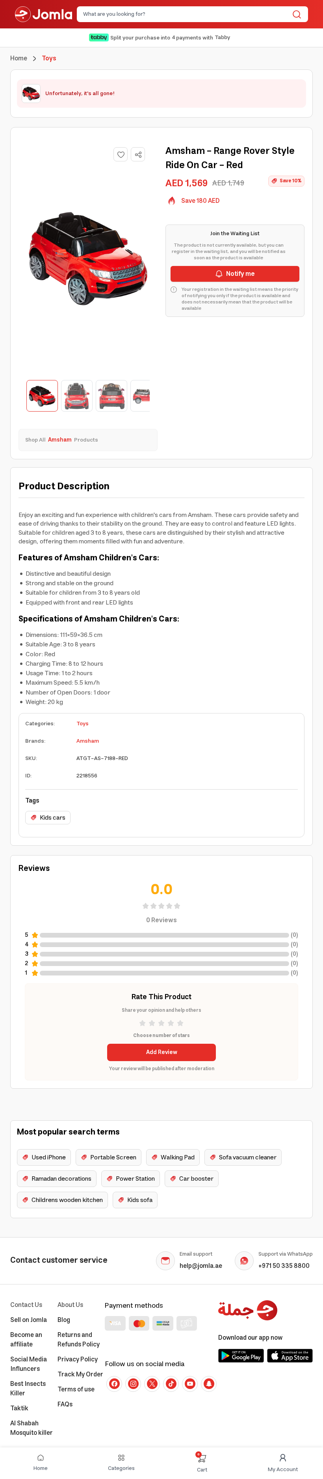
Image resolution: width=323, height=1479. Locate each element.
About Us (70, 1305)
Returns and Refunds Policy (79, 1339)
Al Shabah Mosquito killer (31, 1428)
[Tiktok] (171, 1384)
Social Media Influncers (28, 1364)
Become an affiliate (26, 1339)
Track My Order (80, 1374)
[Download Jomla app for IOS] (290, 1355)
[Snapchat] (208, 1384)
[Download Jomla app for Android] (241, 1355)
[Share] (138, 155)
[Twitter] (152, 1384)
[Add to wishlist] (120, 154)
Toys (82, 723)
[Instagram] (133, 1384)
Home (18, 58)
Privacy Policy (78, 1359)
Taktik (19, 1408)
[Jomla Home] (43, 14)
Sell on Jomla (28, 1320)
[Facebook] (114, 1384)
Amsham (87, 741)
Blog (64, 1320)
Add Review (161, 1052)
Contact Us (26, 1305)
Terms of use (76, 1389)
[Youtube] (189, 1384)
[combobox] (186, 14)
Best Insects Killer (28, 1388)
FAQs (65, 1404)
